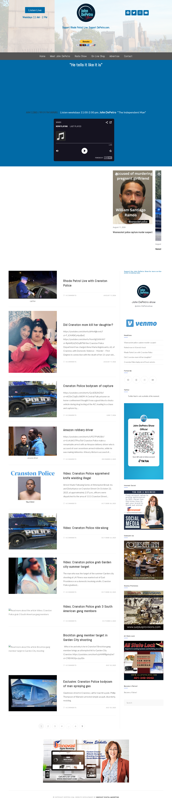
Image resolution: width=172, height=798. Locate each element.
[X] (136, 379)
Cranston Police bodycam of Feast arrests (139, 362)
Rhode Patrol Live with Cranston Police (138, 352)
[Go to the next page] (82, 726)
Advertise (114, 56)
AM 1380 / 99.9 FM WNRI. (42, 112)
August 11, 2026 (84, 227)
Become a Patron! (130, 692)
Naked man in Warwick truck (134, 248)
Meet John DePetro (60, 56)
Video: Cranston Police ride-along (85, 528)
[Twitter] (134, 12)
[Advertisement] (86, 90)
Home (42, 56)
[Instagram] (140, 12)
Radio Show (81, 56)
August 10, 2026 (127, 244)
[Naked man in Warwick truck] (141, 205)
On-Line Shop (98, 56)
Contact (128, 56)
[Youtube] (146, 12)
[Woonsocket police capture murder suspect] (98, 197)
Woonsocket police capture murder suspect (98, 232)
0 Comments (71, 295)
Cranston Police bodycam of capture (88, 386)
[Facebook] (128, 12)
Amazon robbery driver (78, 430)
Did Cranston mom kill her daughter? (88, 325)
